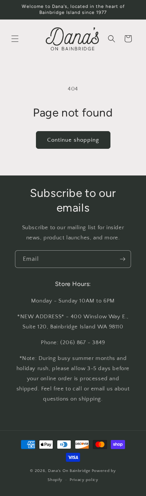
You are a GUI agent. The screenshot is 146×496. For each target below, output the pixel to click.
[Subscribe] (122, 259)
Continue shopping (73, 140)
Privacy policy (84, 480)
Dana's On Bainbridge (69, 471)
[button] (15, 38)
